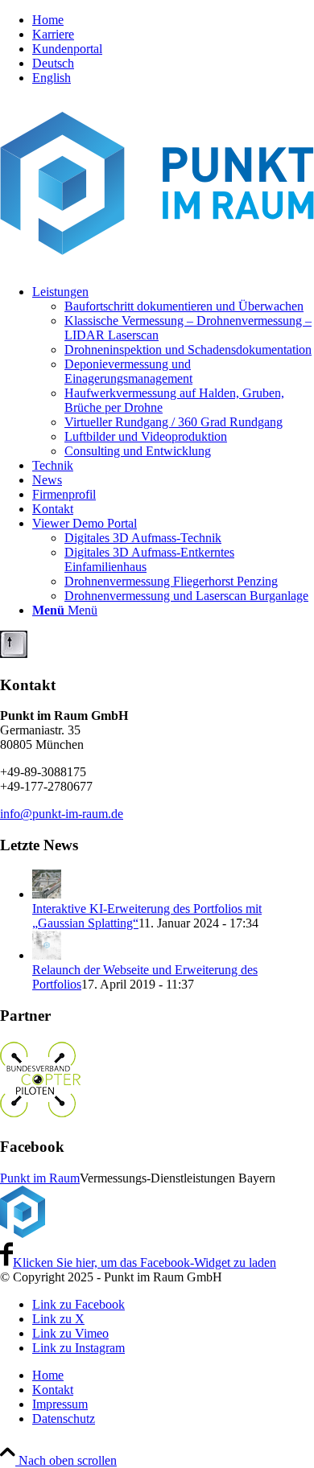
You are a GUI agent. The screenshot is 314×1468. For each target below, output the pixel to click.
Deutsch (53, 63)
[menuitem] (173, 20)
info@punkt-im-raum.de (61, 813)
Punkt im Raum (40, 1178)
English (51, 77)
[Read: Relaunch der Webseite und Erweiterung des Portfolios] (46, 955)
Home (48, 20)
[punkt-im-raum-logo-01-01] (157, 264)
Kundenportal (67, 49)
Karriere (53, 34)
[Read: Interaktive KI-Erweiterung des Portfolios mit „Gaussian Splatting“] (46, 894)
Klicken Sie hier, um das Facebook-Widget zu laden (144, 1262)
